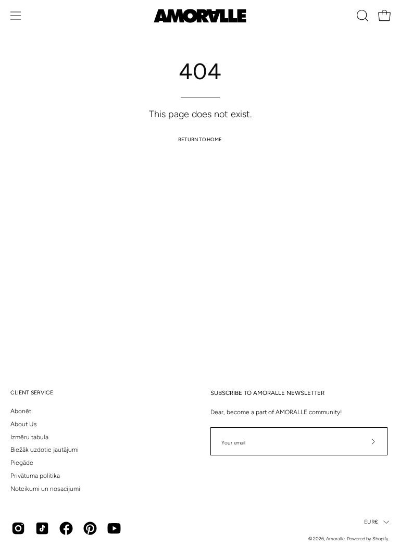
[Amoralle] (200, 16)
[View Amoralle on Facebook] (66, 528)
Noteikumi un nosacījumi (45, 488)
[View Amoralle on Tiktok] (42, 528)
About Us (23, 424)
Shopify (380, 538)
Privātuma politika (35, 475)
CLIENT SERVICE (31, 392)
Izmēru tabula (29, 437)
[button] (361, 15)
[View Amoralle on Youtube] (114, 528)
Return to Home (200, 139)
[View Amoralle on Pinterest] (90, 528)
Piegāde (21, 462)
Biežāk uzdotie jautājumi (44, 449)
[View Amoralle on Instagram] (18, 528)
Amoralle (335, 538)
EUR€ (371, 521)
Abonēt (20, 411)
